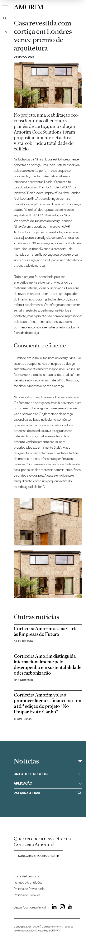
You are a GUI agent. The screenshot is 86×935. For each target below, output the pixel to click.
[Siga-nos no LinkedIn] (53, 907)
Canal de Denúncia (26, 876)
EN (5, 32)
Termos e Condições (28, 883)
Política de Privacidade (29, 889)
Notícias (26, 761)
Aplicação (23, 783)
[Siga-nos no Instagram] (61, 907)
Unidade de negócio (31, 774)
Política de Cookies (27, 895)
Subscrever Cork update (38, 856)
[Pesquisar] (5, 18)
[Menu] (5, 7)
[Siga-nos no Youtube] (68, 907)
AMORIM (29, 6)
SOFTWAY (54, 930)
